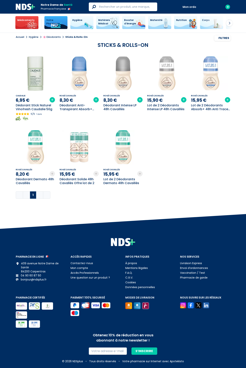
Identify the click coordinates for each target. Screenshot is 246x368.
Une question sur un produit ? (90, 278)
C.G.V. (129, 278)
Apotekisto (153, 361)
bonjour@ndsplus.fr (33, 279)
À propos (131, 263)
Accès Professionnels (85, 273)
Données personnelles (140, 287)
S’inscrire (144, 351)
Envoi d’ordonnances (194, 268)
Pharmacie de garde (194, 278)
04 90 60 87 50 (30, 275)
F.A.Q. (128, 273)
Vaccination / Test (192, 273)
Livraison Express (191, 263)
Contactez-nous (82, 263)
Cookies (130, 282)
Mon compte (79, 268)
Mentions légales (136, 268)
